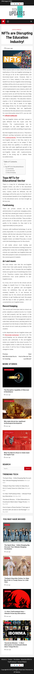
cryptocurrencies (10, 137)
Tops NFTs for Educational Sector (14, 166)
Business (7, 525)
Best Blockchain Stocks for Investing (10, 356)
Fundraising (11, 168)
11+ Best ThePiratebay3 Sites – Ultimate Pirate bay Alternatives (15, 612)
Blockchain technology (12, 335)
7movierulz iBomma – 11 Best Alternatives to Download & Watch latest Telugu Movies (15, 645)
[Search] (31, 21)
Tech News (8, 591)
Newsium (28, 669)
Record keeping (12, 172)
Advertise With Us (26, 659)
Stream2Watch (22, 662)
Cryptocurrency (16, 29)
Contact (10, 659)
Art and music (11, 170)
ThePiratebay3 (12, 662)
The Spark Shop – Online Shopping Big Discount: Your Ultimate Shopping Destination (16, 547)
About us (4, 659)
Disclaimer (16, 659)
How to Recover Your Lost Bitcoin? (25, 356)
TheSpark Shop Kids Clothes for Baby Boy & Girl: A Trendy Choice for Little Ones (16, 580)
